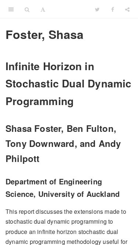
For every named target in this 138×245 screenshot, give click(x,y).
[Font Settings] (43, 9)
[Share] (127, 9)
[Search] (27, 9)
